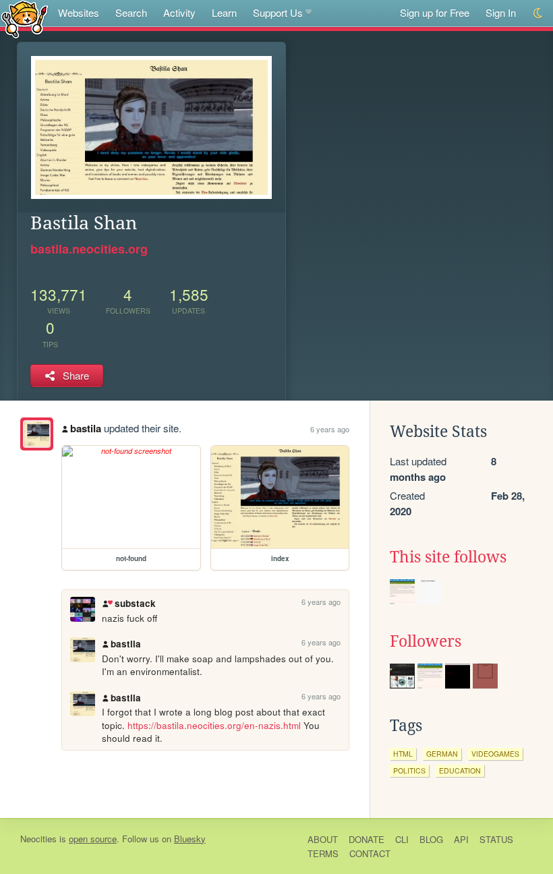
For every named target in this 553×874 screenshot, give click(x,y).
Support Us (278, 12)
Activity (179, 12)
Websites (78, 12)
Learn (224, 12)
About (323, 839)
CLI (402, 839)
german (442, 754)
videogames (495, 754)
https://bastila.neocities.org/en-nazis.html (214, 725)
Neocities (38, 838)
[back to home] (24, 18)
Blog (431, 839)
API (461, 839)
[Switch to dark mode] (538, 13)
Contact (369, 853)
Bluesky (190, 838)
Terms (323, 853)
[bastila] (37, 434)
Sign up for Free (434, 12)
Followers (425, 641)
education (460, 770)
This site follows (448, 557)
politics (409, 770)
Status (496, 839)
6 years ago (329, 429)
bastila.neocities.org (89, 249)
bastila (85, 428)
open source (93, 838)
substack (135, 603)
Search (131, 12)
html (403, 754)
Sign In (501, 12)
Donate (366, 839)
